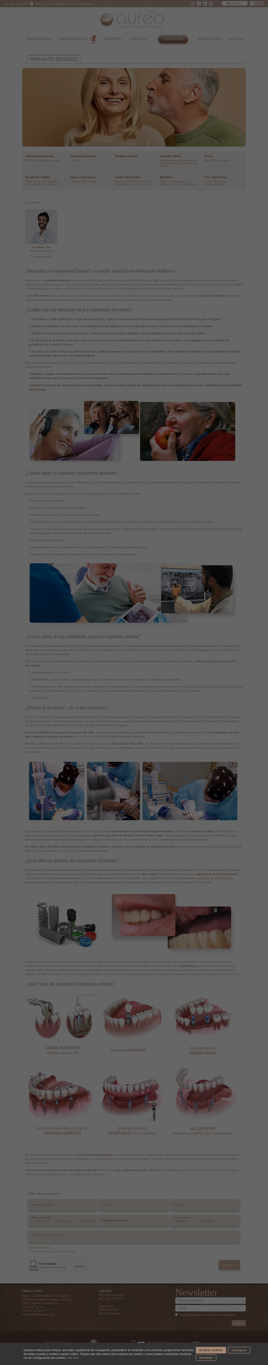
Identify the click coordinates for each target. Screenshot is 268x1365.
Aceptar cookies (211, 1350)
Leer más (72, 1357)
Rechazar (206, 1357)
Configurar (239, 1350)
